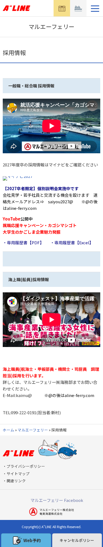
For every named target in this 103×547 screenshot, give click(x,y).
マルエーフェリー (33, 430)
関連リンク (16, 480)
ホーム (8, 430)
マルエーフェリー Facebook (56, 500)
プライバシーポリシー (26, 466)
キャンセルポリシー (77, 540)
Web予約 (32, 540)
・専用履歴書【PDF (21, 242)
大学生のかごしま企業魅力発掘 (31, 232)
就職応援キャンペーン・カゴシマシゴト (40, 225)
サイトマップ (18, 473)
